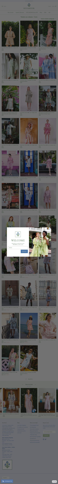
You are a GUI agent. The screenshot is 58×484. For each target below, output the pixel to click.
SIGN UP (24, 251)
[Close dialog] (50, 228)
